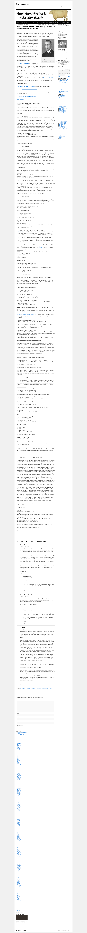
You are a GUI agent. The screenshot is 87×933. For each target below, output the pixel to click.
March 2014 (18, 851)
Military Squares (61, 109)
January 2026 (18, 744)
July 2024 (18, 746)
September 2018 (19, 793)
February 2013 (19, 865)
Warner (23, 534)
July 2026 (18, 738)
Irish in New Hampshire (62, 106)
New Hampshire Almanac (43, 22)
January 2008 (18, 886)
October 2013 (18, 856)
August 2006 (18, 904)
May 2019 (18, 784)
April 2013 (18, 863)
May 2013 (18, 862)
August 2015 (18, 833)
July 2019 (18, 782)
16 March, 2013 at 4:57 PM (27, 577)
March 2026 (18, 742)
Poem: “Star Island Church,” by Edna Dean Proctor (46, 24)
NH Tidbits (60, 125)
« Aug (59, 76)
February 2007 (19, 898)
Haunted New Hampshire (62, 101)
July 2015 (18, 834)
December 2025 (19, 745)
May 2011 (18, 872)
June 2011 (18, 871)
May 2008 (18, 882)
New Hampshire (35, 533)
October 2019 (18, 779)
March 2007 (18, 897)
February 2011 (19, 875)
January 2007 (18, 899)
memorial (29, 533)
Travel (60, 138)
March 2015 (18, 838)
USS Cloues (21, 72)
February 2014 (19, 852)
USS (19, 534)
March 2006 (18, 910)
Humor (60, 105)
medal (26, 533)
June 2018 (18, 796)
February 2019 (19, 788)
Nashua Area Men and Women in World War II (26, 86)
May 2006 (18, 908)
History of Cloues (20, 99)
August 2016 (18, 820)
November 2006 (19, 901)
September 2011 (19, 868)
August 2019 (18, 781)
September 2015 (19, 832)
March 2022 (18, 750)
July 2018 (18, 795)
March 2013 (18, 864)
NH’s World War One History (54, 22)
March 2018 (18, 799)
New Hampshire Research (64, 22)
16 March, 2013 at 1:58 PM (24, 546)
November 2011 (19, 867)
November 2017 (19, 804)
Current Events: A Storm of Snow (22, 24)
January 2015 (18, 840)
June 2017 (18, 809)
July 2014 (18, 847)
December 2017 (19, 803)
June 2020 (18, 771)
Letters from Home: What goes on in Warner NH (38, 92)
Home (18, 22)
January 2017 (18, 814)
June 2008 (18, 881)
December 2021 (19, 752)
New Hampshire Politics (62, 120)
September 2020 (19, 767)
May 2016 (18, 823)
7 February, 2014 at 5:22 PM (24, 629)
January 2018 (18, 802)
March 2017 (18, 812)
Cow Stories (61, 97)
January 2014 (18, 853)
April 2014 (18, 850)
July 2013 (18, 859)
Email (18, 717)
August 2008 (18, 879)
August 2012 (18, 866)
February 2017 (19, 813)
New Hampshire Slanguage (63, 121)
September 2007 (19, 890)
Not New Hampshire (62, 127)
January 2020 (18, 776)
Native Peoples (61, 113)
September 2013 (19, 857)
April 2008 (18, 883)
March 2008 (18, 884)
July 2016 (18, 821)
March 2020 (18, 774)
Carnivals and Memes (62, 96)
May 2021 (18, 759)
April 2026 (18, 741)
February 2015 (19, 839)
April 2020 (18, 773)
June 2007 (18, 894)
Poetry (60, 131)
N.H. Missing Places (62, 112)
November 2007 (19, 888)
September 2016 (19, 819)
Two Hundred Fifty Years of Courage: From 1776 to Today (64, 91)
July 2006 (18, 905)
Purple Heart (49, 533)
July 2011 (18, 870)
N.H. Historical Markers (62, 111)
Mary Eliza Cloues (21, 231)
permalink (35, 534)
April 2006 (18, 909)
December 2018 (19, 790)
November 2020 (19, 765)
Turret (52, 533)
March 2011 (18, 874)
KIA (20, 533)
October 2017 (18, 805)
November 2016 (19, 817)
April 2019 (18, 786)
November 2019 (19, 778)
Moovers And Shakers (62, 110)
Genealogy (26, 532)
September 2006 (19, 903)
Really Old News (61, 134)
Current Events (61, 99)
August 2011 (18, 869)
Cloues (52, 532)
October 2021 (18, 753)
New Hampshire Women (62, 123)
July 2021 (18, 757)
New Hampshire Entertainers (63, 115)
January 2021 (18, 763)
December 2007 (19, 887)
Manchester (23, 533)
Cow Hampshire (22, 4)
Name (18, 713)
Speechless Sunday (62, 136)
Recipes (60, 135)
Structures (60, 137)
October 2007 (18, 889)
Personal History (61, 130)
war (21, 534)
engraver (33, 311)
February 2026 (19, 743)
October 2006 (18, 902)
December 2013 (19, 854)
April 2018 (18, 798)
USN (17, 534)
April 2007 (18, 896)
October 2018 (18, 792)
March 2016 (18, 825)
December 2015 (19, 828)
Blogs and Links (35, 22)
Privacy (24, 930)
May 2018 (18, 797)
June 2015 (18, 835)
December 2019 (19, 777)
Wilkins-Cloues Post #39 (48, 77)
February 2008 (19, 885)
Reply (21, 573)
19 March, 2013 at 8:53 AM (27, 610)
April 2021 (18, 760)
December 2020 (19, 764)
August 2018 (18, 794)
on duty (41, 533)
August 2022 (18, 749)
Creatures (60, 98)
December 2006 (19, 900)
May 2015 (18, 836)
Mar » (69, 76)
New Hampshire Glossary (63, 116)
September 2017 (19, 806)
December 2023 (19, 747)
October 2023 (18, 748)
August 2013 (18, 858)
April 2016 (18, 824)
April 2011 (18, 873)
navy (31, 533)
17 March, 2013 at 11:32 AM (24, 596)
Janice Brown (29, 29)
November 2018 (19, 791)
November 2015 (19, 829)
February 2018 (19, 801)
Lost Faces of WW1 (62, 107)
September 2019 (19, 780)
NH (38, 533)
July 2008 (18, 880)
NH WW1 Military (62, 126)
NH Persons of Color (62, 124)
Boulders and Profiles (62, 95)
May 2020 (18, 772)
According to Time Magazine (23, 63)
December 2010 (19, 878)
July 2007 (18, 893)
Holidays (60, 104)
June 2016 (18, 822)
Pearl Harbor (44, 533)
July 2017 (18, 808)
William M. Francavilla (62, 81)
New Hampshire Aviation (62, 114)
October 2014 (18, 843)
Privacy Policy (28, 22)
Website (18, 721)
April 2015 (18, 837)
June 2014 (18, 848)
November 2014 (19, 842)
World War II (27, 534)
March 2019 (18, 787)
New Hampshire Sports (62, 122)
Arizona (49, 532)
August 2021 (18, 756)
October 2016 (18, 818)
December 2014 (19, 841)
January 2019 (18, 789)
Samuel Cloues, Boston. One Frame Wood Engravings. (27, 314)
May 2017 (18, 810)
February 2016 (19, 826)
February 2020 (19, 775)
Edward (18, 533)
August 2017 (18, 807)
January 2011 (18, 877)
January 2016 (18, 827)
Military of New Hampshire (33, 532)
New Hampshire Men (40, 532)
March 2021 (18, 761)
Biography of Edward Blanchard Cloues (29, 89)
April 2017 (18, 811)
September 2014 (19, 844)
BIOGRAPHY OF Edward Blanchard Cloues (27, 96)
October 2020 (18, 766)
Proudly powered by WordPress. (64, 930)
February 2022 (19, 751)
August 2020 (18, 768)
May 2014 (18, 849)
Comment (18, 699)
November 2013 (19, 855)
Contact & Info (22, 22)
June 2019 (18, 783)
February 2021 (19, 762)
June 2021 (18, 758)
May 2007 (18, 895)
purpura (40, 247)
